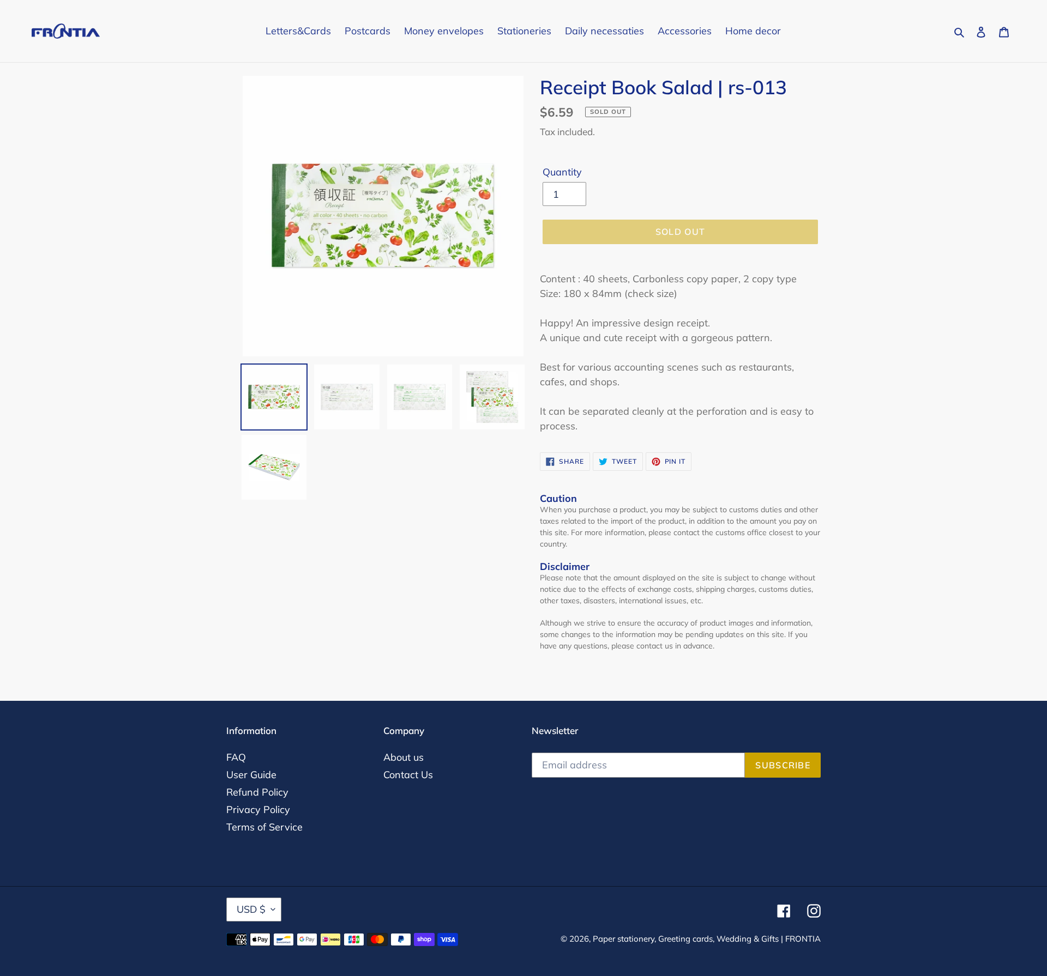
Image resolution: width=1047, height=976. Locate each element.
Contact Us (408, 774)
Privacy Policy (258, 809)
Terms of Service (264, 827)
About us (403, 757)
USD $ (251, 909)
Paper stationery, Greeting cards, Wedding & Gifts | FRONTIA (707, 938)
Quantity (562, 172)
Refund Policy (257, 792)
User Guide (251, 774)
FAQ (236, 757)
